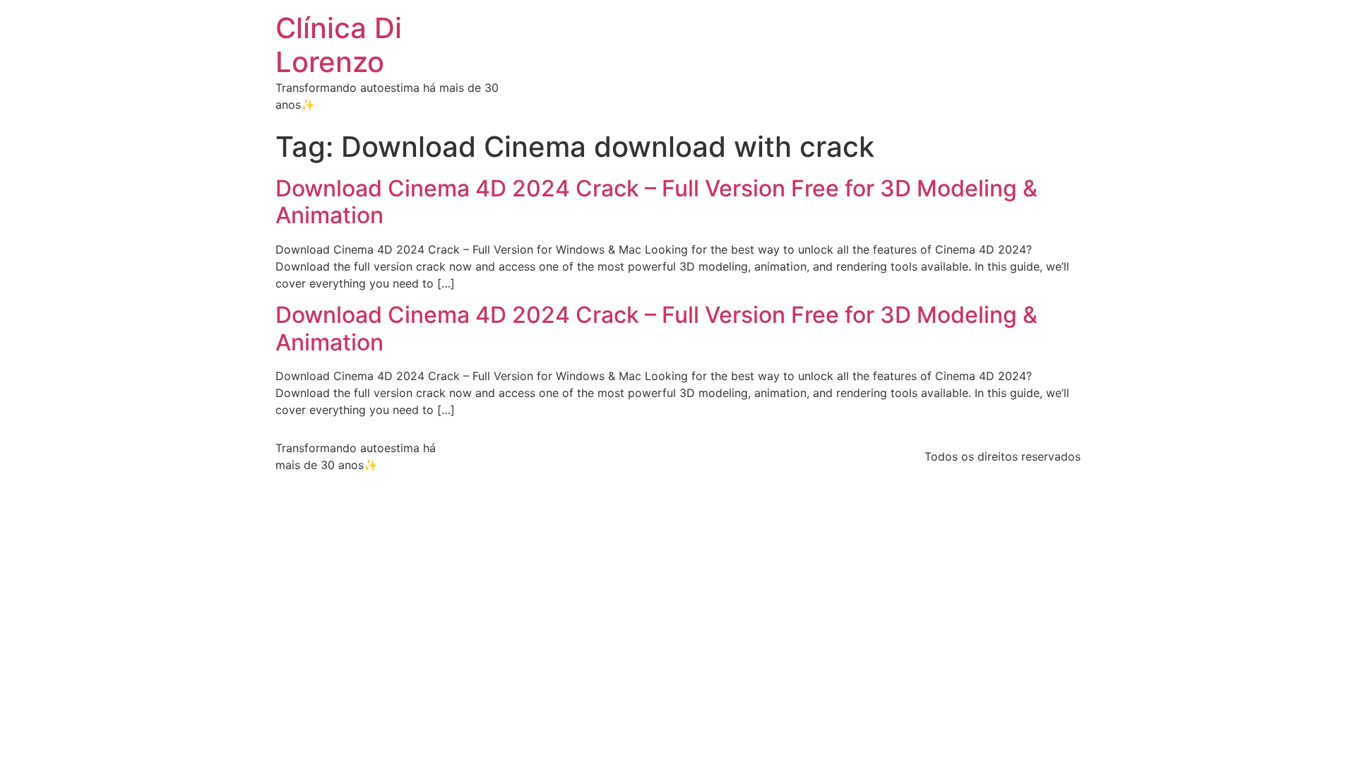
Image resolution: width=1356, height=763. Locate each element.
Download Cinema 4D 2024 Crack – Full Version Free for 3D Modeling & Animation (656, 202)
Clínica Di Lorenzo (338, 45)
